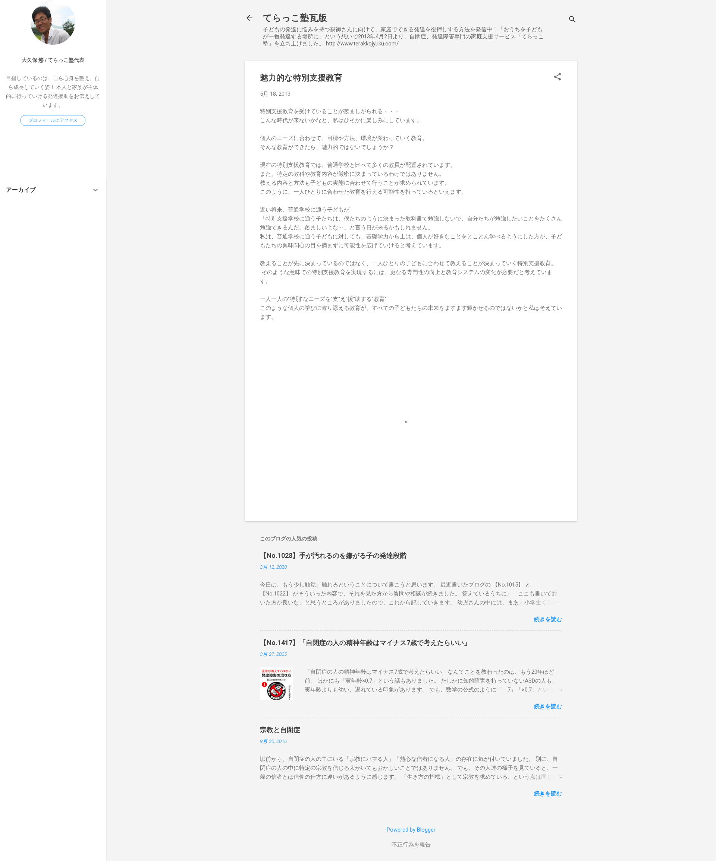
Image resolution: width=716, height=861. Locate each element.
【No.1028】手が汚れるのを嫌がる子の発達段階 (333, 555)
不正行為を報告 (411, 844)
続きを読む (548, 619)
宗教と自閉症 (280, 730)
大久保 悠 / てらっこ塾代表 (53, 60)
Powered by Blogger (411, 829)
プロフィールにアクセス (53, 120)
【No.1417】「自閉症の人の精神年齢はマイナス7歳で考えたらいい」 (365, 642)
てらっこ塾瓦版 (295, 18)
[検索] (572, 20)
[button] (557, 77)
